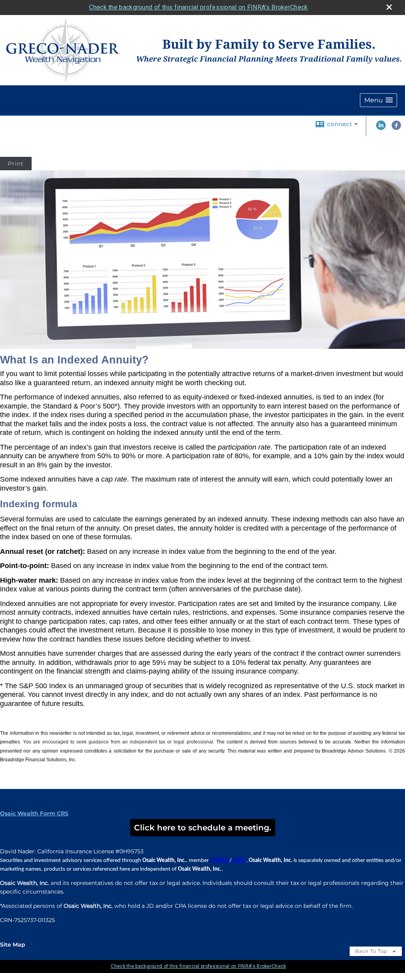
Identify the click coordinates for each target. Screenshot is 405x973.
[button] (378, 100)
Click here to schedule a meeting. (202, 827)
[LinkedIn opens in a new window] (381, 128)
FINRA (219, 860)
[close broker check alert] (389, 7)
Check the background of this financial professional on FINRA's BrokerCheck (198, 7)
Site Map (12, 944)
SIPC (239, 860)
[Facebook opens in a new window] (396, 128)
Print (16, 163)
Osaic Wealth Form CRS (34, 813)
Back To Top (372, 951)
